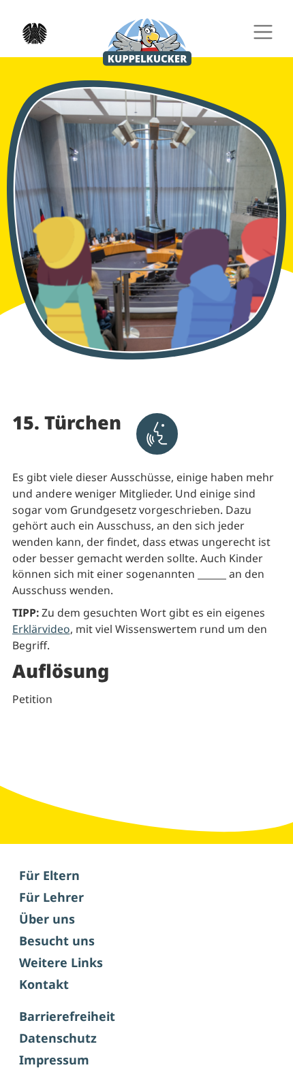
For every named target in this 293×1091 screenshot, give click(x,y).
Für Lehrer (51, 897)
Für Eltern (49, 875)
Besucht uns (57, 940)
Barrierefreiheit (67, 1016)
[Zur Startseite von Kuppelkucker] (147, 43)
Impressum (54, 1060)
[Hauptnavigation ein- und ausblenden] (262, 32)
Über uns (47, 919)
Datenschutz (58, 1038)
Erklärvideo (41, 628)
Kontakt (44, 984)
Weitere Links (61, 962)
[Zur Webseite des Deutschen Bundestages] (31, 32)
